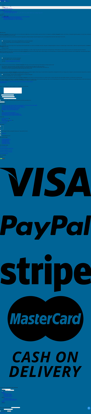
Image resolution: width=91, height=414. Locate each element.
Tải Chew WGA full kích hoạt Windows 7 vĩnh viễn (10, 113)
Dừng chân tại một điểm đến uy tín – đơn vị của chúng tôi (13, 19)
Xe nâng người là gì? (3, 82)
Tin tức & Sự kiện (5, 121)
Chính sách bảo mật (4, 146)
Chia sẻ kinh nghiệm (2, 10)
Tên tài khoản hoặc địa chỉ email (5, 407)
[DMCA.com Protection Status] (2, 158)
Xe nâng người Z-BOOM (8, 8)
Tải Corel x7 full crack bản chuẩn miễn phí (9, 112)
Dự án (3, 4)
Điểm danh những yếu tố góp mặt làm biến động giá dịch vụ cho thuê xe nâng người (16, 16)
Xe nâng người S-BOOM (6, 142)
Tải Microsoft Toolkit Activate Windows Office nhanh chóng (12, 115)
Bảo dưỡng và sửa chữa (8, 398)
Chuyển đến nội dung (3, 0)
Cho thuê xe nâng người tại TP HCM (6, 150)
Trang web (1, 98)
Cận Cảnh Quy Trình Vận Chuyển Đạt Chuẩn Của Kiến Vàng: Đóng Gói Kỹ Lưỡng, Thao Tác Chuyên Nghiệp (19, 105)
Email (1, 96)
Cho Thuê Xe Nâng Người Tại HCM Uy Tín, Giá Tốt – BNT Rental (12, 106)
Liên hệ (3, 14)
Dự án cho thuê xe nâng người (7, 120)
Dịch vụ (3, 119)
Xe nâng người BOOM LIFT (8, 396)
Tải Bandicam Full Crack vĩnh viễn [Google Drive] (10, 109)
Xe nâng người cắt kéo (5, 140)
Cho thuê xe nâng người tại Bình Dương (10, 11)
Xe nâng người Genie (5, 141)
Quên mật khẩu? (2, 412)
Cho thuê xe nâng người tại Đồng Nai (6, 151)
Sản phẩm (3, 5)
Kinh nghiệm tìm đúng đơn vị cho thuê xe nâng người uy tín (12, 17)
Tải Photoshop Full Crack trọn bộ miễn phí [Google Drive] (11, 114)
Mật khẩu (2, 409)
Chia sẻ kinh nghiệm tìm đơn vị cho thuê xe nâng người (13, 18)
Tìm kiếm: (3, 7)
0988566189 (4, 133)
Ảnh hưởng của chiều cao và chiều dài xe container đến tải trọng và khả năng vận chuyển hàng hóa (16, 81)
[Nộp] (2, 391)
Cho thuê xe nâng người (4, 153)
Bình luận (2, 93)
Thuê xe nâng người (3, 122)
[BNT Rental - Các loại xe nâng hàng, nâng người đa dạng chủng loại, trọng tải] (4, 1)
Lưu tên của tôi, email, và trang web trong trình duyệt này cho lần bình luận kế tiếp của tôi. (16, 100)
